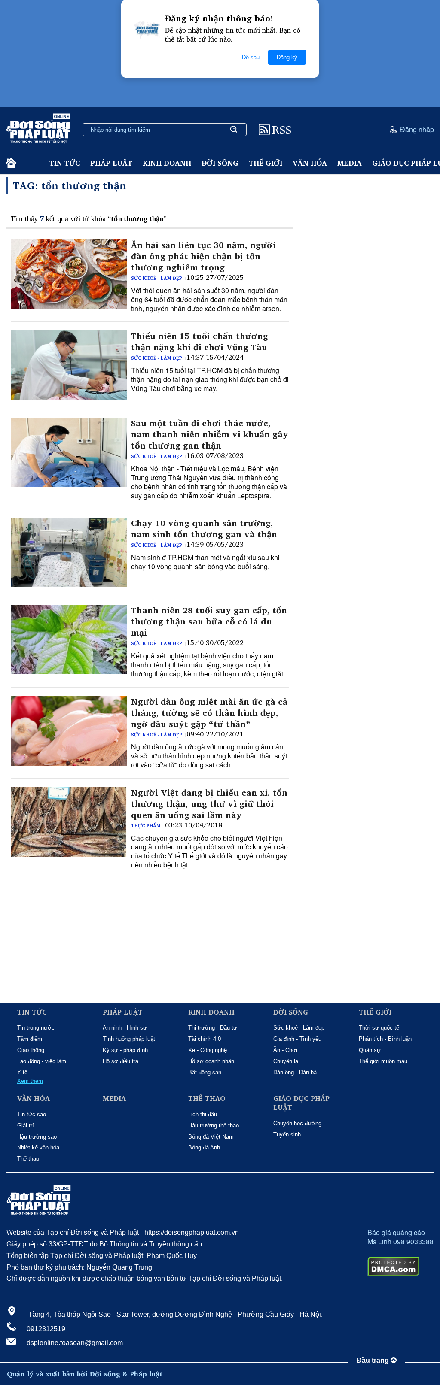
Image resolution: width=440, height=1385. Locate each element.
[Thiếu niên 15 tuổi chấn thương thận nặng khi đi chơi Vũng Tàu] (69, 365)
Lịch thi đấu (202, 1114)
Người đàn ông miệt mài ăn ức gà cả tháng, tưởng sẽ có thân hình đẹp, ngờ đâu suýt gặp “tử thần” (209, 713)
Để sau (251, 57)
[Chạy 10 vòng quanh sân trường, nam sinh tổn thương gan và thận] (69, 552)
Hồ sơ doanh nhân (211, 1061)
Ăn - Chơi (285, 1050)
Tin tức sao (31, 1114)
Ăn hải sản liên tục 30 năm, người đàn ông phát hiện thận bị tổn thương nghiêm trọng (203, 256)
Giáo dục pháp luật (301, 1103)
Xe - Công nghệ (207, 1050)
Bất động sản (204, 1072)
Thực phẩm (146, 826)
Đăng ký (287, 57)
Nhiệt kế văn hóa (38, 1147)
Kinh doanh (167, 163)
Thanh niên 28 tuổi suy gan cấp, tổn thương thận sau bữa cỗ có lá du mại (209, 621)
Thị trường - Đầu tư (212, 1027)
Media (349, 163)
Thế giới (265, 163)
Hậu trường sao (37, 1136)
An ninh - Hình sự (125, 1027)
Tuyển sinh (287, 1134)
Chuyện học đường (297, 1123)
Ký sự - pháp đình (125, 1050)
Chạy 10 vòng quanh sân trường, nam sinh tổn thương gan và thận (204, 529)
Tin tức (64, 163)
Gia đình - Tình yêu (297, 1039)
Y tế (22, 1072)
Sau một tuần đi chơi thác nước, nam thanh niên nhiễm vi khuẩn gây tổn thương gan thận (209, 434)
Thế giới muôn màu (383, 1061)
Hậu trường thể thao (213, 1125)
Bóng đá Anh (204, 1147)
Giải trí (25, 1125)
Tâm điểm (29, 1039)
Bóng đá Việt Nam (211, 1136)
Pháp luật (111, 163)
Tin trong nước (36, 1027)
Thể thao (28, 1158)
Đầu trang (374, 1360)
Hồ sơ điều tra (120, 1061)
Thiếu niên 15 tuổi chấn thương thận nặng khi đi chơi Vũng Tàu (199, 341)
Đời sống (220, 163)
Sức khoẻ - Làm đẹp (156, 278)
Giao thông (30, 1050)
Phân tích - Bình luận (385, 1039)
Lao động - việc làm (41, 1061)
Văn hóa (310, 163)
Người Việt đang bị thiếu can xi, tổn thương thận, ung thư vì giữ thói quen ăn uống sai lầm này (209, 804)
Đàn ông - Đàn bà (295, 1072)
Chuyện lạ (285, 1061)
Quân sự (370, 1050)
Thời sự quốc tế (379, 1027)
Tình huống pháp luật (129, 1039)
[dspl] (10, 163)
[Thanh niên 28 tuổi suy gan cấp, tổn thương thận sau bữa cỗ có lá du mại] (69, 639)
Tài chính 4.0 (204, 1039)
